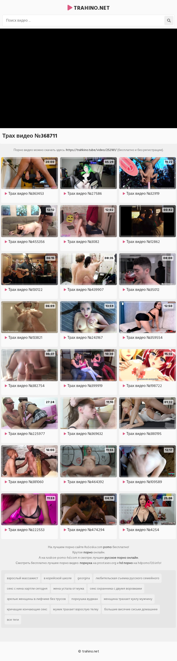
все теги (13, 619)
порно (88, 552)
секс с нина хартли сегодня (27, 588)
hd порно (126, 563)
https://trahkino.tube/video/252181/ (91, 150)
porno (107, 547)
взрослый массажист (22, 578)
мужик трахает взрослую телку (75, 609)
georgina (83, 578)
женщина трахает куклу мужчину (128, 599)
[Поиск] (169, 20)
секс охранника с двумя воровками (116, 588)
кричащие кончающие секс (27, 609)
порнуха (86, 563)
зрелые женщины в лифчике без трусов (36, 599)
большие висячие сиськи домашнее (131, 609)
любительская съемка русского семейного (127, 578)
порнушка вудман (84, 599)
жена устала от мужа (68, 588)
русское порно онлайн (121, 557)
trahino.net (91, 7)
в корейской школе (58, 578)
